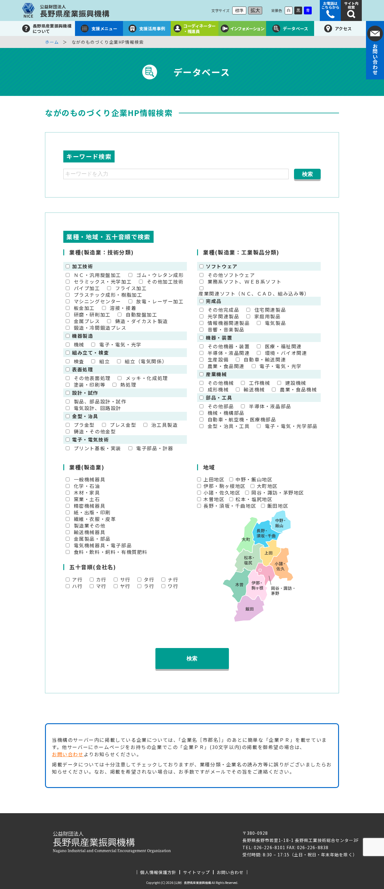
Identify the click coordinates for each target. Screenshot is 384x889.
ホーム (52, 42)
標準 (239, 10)
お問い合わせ (68, 754)
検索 (192, 659)
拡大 (255, 10)
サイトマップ (196, 872)
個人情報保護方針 (158, 872)
